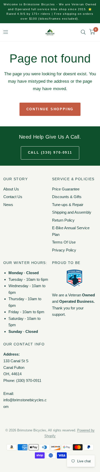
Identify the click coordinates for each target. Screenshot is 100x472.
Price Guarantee (65, 189)
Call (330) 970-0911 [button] (50, 152)
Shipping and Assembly (71, 212)
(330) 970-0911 (28, 380)
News (8, 204)
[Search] (83, 32)
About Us (11, 189)
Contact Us (12, 197)
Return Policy (63, 220)
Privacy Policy (64, 250)
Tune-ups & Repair (67, 204)
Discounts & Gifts (67, 197)
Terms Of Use (64, 242)
